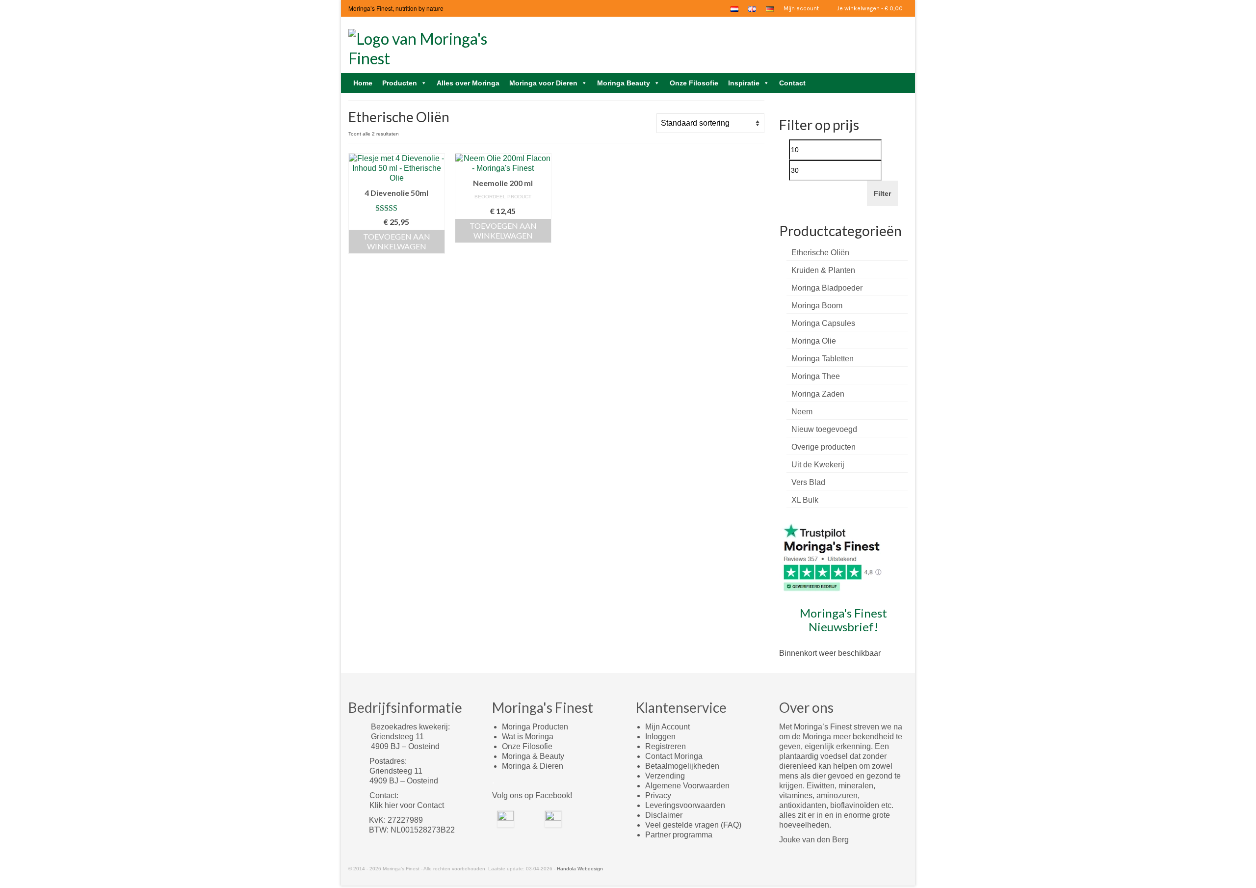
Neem (801, 411)
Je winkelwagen (869, 8)
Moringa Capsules (823, 323)
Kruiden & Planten (823, 270)
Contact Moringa (674, 756)
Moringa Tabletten (822, 358)
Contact (792, 83)
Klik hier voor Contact (406, 805)
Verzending (665, 776)
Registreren (665, 746)
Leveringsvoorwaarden (685, 805)
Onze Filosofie (694, 83)
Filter (882, 193)
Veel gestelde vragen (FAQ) (693, 825)
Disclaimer (663, 815)
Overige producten (823, 447)
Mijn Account (667, 727)
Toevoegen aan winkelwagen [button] (396, 241)
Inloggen (660, 736)
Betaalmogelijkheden (682, 766)
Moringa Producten (535, 727)
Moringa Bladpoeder (827, 288)
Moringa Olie (813, 341)
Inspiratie (743, 83)
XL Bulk (804, 500)
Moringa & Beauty (533, 756)
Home (362, 83)
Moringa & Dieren (532, 766)
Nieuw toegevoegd (824, 429)
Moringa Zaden (817, 394)
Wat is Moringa (527, 736)
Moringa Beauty (623, 83)
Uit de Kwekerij (817, 464)
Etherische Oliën (820, 252)
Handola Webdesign (580, 868)
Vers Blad (808, 482)
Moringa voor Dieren (543, 83)
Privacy (658, 795)
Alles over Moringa (468, 83)
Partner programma (678, 835)
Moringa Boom (816, 305)
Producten (399, 83)
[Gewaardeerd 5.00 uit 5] (397, 208)
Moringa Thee (815, 376)
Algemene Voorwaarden (687, 785)
